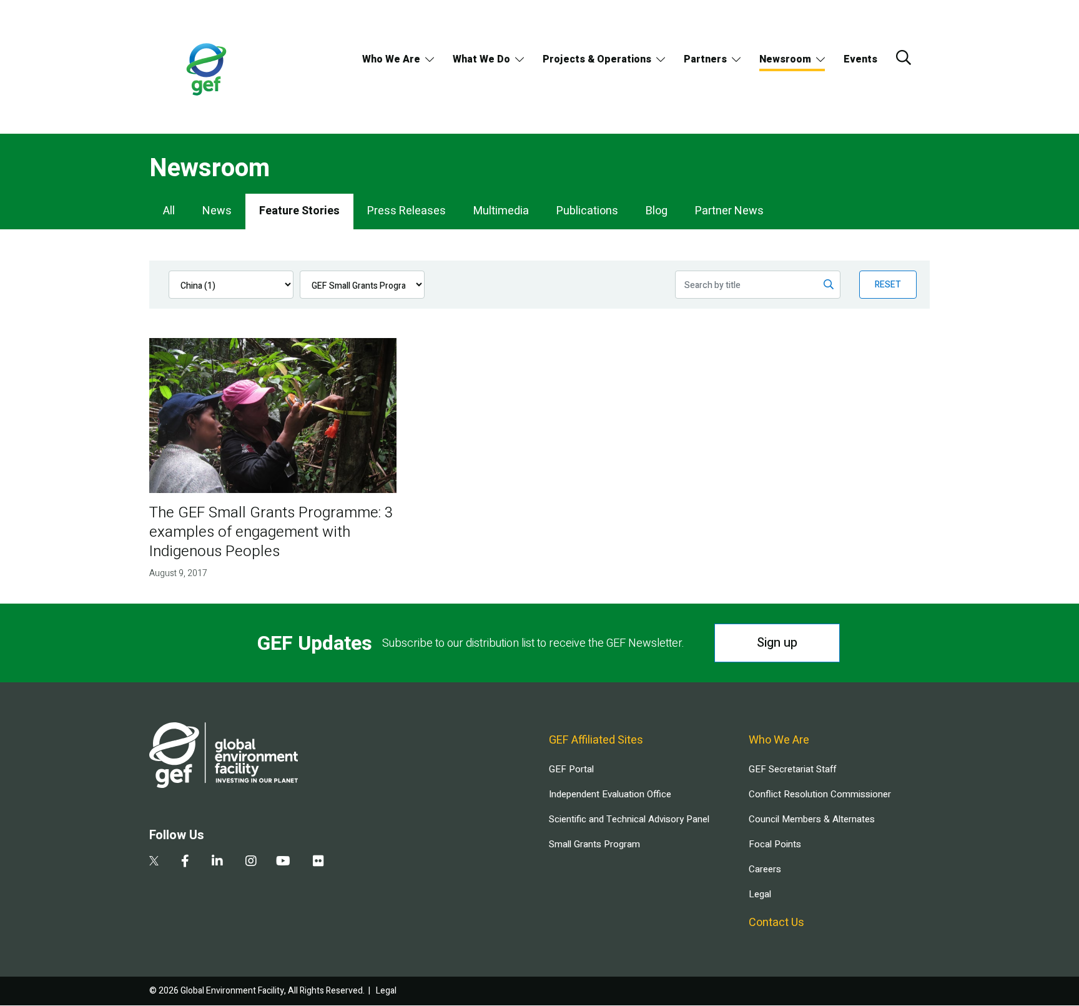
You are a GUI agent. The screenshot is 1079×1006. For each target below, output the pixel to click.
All (169, 210)
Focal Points (775, 844)
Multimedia (501, 210)
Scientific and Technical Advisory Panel (629, 819)
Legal (760, 894)
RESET (888, 284)
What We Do (481, 59)
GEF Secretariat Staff (792, 769)
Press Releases (406, 210)
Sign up (777, 643)
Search (903, 57)
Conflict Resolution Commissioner (820, 794)
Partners (705, 59)
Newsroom (785, 59)
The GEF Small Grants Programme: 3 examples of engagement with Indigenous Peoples (271, 532)
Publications (587, 210)
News (217, 210)
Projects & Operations (597, 59)
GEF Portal (571, 769)
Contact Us (776, 922)
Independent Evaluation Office (610, 794)
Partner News (729, 210)
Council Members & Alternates (812, 819)
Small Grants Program (594, 844)
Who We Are (391, 59)
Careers (765, 869)
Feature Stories (299, 210)
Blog (657, 210)
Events (860, 59)
